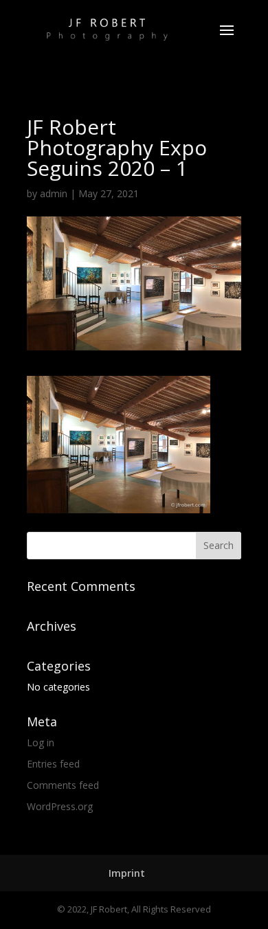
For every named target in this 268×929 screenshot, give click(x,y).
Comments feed (63, 785)
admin (53, 193)
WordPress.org (60, 806)
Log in (40, 742)
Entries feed (53, 763)
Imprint (127, 873)
